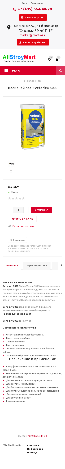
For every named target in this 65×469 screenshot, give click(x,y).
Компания (33, 445)
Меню (16, 70)
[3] (16, 198)
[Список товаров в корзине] (59, 60)
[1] (9, 198)
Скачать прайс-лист (35, 42)
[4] (20, 198)
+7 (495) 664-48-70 (35, 9)
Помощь (32, 452)
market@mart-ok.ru (33, 35)
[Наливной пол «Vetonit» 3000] (33, 152)
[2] (13, 198)
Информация (35, 449)
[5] (23, 198)
